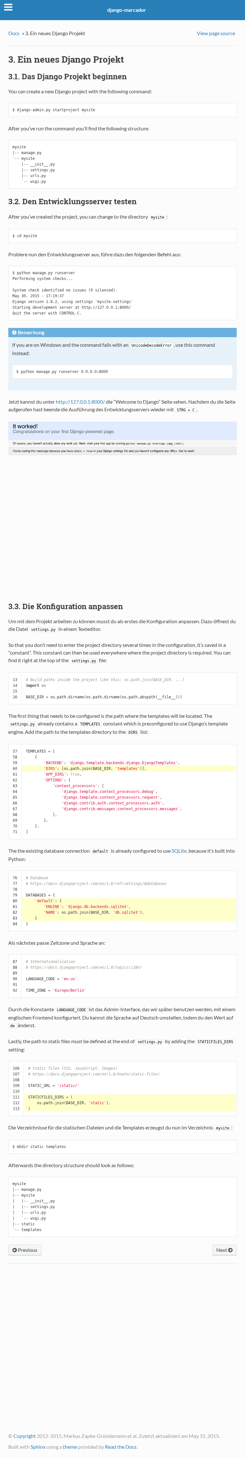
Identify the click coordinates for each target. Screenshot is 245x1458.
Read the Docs (121, 1447)
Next (222, 1250)
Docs (13, 33)
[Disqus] (122, 1351)
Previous (27, 1250)
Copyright (24, 1436)
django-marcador (126, 10)
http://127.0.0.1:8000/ (80, 402)
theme (70, 1447)
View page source (216, 33)
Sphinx (38, 1447)
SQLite (179, 851)
